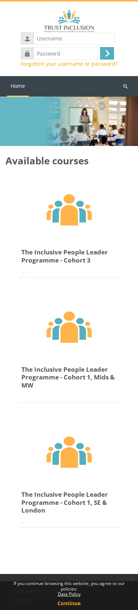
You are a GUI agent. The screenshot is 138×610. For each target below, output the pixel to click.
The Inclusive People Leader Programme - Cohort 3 (64, 256)
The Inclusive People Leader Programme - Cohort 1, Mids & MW (68, 377)
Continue (69, 603)
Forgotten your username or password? (69, 64)
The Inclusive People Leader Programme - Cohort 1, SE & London (64, 502)
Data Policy (69, 594)
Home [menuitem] (18, 85)
